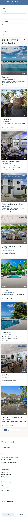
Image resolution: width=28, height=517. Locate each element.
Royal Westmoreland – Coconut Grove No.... (12, 247)
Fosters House (6, 333)
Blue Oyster (6, 77)
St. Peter (5, 286)
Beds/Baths (4, 18)
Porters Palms (6, 119)
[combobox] (14, 8)
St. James (5, 73)
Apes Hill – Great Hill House (11, 162)
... (16, 82)
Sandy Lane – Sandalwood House (13, 417)
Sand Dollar (6, 375)
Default (23, 39)
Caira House (6, 290)
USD (13, 447)
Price (3, 28)
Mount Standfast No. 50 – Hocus (12, 204)
